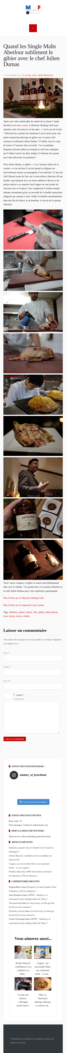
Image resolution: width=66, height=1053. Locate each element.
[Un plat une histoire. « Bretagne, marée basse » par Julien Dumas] (23, 989)
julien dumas (51, 612)
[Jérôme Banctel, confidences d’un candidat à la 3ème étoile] (23, 958)
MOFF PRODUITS (45, 75)
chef (35, 612)
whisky (26, 616)
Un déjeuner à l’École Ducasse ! (23, 875)
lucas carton (9, 616)
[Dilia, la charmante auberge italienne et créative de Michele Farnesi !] (42, 989)
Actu (34, 75)
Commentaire (18, 699)
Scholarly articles (17, 911)
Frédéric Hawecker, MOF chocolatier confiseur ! (30, 871)
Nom (6, 653)
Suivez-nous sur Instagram (35, 802)
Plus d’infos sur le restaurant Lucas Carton (23, 605)
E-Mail (7, 667)
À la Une (27, 75)
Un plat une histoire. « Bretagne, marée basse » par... (23, 1002)
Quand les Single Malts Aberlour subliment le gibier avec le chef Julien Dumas (31, 55)
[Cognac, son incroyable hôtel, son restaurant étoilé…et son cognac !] (42, 958)
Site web (6, 681)
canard (21, 612)
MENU (33, 28)
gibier (41, 612)
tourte (19, 616)
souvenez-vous (20, 125)
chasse (29, 612)
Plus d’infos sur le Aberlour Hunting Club (23, 598)
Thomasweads (15, 903)
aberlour (13, 612)
